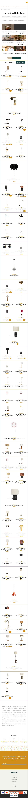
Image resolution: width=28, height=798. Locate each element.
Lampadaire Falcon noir (21, 156)
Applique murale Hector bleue (7, 224)
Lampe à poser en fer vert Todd (7, 238)
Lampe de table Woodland (21, 629)
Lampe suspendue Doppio (21, 615)
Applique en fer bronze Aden (14, 113)
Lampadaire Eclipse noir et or (20, 75)
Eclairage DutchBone (16, 6)
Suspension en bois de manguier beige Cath (7, 563)
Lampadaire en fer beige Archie (21, 209)
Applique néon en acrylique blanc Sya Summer (21, 401)
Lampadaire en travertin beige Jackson (7, 386)
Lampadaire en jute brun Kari (7, 75)
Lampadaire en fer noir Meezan (21, 128)
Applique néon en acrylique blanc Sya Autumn (7, 467)
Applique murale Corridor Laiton (21, 290)
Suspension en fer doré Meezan (7, 372)
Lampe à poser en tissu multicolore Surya (21, 549)
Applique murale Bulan (21, 237)
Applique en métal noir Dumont (21, 563)
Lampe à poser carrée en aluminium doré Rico (7, 520)
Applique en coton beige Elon (21, 578)
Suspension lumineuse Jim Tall (21, 252)
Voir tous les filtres (20, 62)
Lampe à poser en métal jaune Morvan (21, 534)
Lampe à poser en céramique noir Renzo (14, 505)
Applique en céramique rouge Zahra (7, 616)
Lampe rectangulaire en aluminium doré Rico (21, 683)
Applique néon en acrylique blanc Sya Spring (7, 401)
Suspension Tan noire (21, 304)
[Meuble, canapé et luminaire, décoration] (14, 3)
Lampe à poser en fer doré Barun (7, 482)
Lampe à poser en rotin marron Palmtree (7, 453)
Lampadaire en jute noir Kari (7, 194)
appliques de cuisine (12, 17)
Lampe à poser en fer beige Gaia (7, 630)
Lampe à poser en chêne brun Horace (20, 453)
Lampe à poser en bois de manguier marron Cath (21, 467)
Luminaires (9, 57)
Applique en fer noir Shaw (7, 696)
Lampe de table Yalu (14, 342)
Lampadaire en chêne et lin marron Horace (7, 305)
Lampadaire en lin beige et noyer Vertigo (21, 386)
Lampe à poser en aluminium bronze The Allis (21, 415)
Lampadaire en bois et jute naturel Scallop (21, 372)
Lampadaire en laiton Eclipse (7, 89)
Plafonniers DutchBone (8, 53)
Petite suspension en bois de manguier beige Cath (7, 578)
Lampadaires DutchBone (8, 42)
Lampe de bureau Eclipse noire (7, 128)
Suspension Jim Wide (14, 275)
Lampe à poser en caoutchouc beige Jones (7, 415)
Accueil (2, 6)
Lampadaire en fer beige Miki (7, 682)
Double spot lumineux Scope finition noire (7, 252)
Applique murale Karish (7, 156)
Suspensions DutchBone (20, 53)
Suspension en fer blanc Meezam (21, 520)
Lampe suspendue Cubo (7, 208)
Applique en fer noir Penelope (7, 534)
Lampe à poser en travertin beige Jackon (7, 645)
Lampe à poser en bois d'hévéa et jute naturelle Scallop (7, 549)
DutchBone (8, 6)
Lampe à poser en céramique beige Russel (21, 90)
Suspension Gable (14, 601)
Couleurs (11, 62)
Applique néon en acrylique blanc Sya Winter (14, 438)
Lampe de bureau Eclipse (21, 644)
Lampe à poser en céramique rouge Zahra (21, 195)
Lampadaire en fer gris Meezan (7, 142)
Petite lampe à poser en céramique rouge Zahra (20, 482)
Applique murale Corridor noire (14, 180)
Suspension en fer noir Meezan (21, 142)
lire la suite (24, 21)
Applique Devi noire (21, 223)
